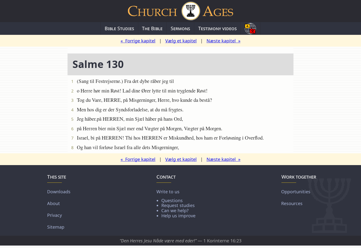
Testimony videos (217, 28)
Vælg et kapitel (181, 41)
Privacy (54, 215)
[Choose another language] (250, 28)
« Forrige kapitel (138, 41)
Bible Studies (119, 28)
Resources (292, 203)
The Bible (152, 28)
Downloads (58, 191)
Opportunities (295, 191)
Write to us (175, 203)
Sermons (180, 28)
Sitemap (55, 227)
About (53, 203)
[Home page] (180, 11)
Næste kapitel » (223, 41)
